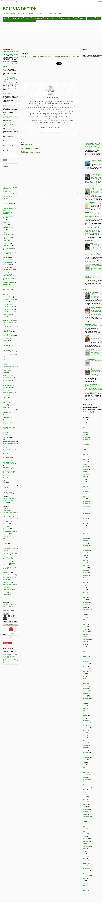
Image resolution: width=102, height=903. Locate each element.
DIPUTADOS (6, 294)
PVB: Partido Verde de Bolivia (10, 512)
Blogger (59, 899)
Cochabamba (91, 18)
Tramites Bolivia (89, 212)
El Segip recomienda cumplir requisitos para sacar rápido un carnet (10, 65)
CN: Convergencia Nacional (10, 248)
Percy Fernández (89, 349)
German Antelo (6, 375)
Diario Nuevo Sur (12, 660)
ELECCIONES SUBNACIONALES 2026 (9, 335)
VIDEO (4, 592)
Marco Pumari (6, 417)
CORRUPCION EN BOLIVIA (92, 292)
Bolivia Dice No (6, 227)
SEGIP (4, 541)
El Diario (14, 656)
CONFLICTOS (6, 264)
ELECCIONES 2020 (8, 311)
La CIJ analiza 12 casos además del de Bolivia (9, 92)
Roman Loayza (6, 526)
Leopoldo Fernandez (8, 400)
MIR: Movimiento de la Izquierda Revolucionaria (9, 440)
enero (84, 434)
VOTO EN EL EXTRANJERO (10, 597)
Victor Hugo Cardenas (8, 589)
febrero (85, 432)
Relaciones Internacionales (9, 519)
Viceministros (6, 587)
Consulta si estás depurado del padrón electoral (10, 123)
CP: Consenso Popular (8, 282)
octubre (85, 442)
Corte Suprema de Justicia (9, 278)
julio (84, 449)
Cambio (13, 659)
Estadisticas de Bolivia (91, 188)
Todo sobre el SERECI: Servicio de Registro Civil (9, 104)
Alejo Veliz (5, 198)
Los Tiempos (6, 657)
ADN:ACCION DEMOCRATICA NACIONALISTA (10, 188)
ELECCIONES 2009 (8, 304)
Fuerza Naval (6, 370)
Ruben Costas (6, 528)
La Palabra (14, 654)
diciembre (85, 437)
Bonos (4, 229)
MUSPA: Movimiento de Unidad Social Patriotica (9, 454)
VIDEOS (5, 594)
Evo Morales (27, 18)
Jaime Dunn (6, 382)
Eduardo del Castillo (8, 297)
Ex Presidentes (6, 348)
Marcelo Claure (7, 414)
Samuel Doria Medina (8, 531)
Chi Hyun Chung (7, 243)
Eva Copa (5, 343)
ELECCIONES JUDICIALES (10, 323)
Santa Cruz (82, 18)
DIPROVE (5, 292)
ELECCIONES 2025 (8, 316)
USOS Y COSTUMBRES (9, 584)
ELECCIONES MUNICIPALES (10, 326)
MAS (11, 21)
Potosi (57, 18)
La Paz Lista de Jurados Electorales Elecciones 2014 (10, 115)
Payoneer (85, 59)
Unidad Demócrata (90, 359)
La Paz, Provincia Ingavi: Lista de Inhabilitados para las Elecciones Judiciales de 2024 (10, 53)
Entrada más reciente (27, 193)
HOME (5, 18)
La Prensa (12, 653)
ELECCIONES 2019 (8, 309)
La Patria (9, 654)
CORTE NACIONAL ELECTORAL (8, 275)
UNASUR (5, 579)
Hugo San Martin (7, 380)
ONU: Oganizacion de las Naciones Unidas (9, 472)
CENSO (5, 241)
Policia (4, 496)
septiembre (86, 444)
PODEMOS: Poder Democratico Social (8, 493)
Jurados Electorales (37, 18)
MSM (4, 447)
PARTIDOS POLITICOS (9, 485)
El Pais (4, 656)
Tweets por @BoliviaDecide (90, 412)
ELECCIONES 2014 (8, 306)
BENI (4, 219)
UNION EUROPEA (7, 582)
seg (4, 538)
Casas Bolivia (88, 276)
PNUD (4, 490)
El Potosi (12, 657)
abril (84, 427)
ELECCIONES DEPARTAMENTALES (8, 319)
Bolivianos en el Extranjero (92, 253)
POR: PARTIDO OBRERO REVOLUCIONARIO (9, 499)
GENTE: (5, 372)
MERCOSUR (6, 435)
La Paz (5, 21)
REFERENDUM (7, 516)
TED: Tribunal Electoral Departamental (8, 558)
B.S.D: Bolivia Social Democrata (8, 216)
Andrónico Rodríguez (8, 203)
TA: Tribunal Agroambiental (9, 548)
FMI (4, 361)
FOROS (5, 364)
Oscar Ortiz (6, 477)
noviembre (85, 439)
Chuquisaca (69, 18)
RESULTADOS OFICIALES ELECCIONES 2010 (9, 605)
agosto (84, 419)
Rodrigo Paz (6, 523)
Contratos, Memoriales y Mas (92, 227)
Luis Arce (5, 407)
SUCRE (5, 546)
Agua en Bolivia (89, 243)
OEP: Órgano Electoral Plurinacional (8, 468)
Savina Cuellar (6, 536)
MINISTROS (6, 437)
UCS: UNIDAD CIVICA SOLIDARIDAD (8, 571)
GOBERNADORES (7, 377)
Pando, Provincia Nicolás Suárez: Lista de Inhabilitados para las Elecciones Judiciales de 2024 (10, 79)
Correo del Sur (6, 659)
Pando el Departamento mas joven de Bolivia (92, 385)
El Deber (9, 656)
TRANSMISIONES (7, 561)
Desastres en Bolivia (90, 159)
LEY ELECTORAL (7, 402)
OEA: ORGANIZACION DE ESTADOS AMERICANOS (9, 463)
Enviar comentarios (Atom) (54, 198)
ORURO (5, 475)
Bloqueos (5, 224)
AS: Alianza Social (7, 206)
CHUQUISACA (6, 245)
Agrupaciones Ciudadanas (9, 193)
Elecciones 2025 (18, 21)
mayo (84, 424)
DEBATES (5, 284)
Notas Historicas (7, 457)
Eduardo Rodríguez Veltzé (9, 299)
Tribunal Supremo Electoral (16, 18)
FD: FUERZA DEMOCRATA (10, 354)
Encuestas (5, 340)
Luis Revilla (88, 335)
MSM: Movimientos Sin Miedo (10, 449)
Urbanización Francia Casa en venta (93, 277)
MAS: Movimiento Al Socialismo (8, 422)
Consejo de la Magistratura (9, 269)
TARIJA (5, 551)
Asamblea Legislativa (8, 208)
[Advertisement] (50, 36)
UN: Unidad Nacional (8, 577)
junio (84, 422)
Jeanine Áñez (28, 144)
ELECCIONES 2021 (8, 314)
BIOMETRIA (6, 222)
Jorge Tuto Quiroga (8, 392)
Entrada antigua (75, 193)
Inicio (52, 193)
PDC (4, 487)
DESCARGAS (6, 289)
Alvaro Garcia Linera (8, 201)
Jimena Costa (6, 390)
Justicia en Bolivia (90, 324)
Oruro (76, 18)
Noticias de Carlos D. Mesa (92, 264)
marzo (84, 429)
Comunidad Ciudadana (8, 262)
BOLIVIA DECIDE (19, 8)
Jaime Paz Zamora (7, 385)
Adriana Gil (5, 191)
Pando (46, 18)
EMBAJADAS (6, 338)
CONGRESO (6, 267)
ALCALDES (6, 196)
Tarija (62, 18)
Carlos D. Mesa (7, 234)
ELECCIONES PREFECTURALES (7, 331)
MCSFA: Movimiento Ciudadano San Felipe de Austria (9, 427)
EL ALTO (5, 301)
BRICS (4, 232)
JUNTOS (5, 395)
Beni (52, 18)
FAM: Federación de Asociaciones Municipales (9, 351)
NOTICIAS (5, 460)
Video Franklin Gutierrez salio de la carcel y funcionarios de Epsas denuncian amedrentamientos (96, 247)
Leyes (4, 405)
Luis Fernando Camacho (9, 409)
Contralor (5, 272)
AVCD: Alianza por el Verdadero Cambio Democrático (8, 212)
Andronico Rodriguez (30, 21)
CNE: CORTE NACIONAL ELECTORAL (9, 252)
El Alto (98, 18)
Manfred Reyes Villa (8, 412)
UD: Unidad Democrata (9, 575)
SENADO (5, 543)
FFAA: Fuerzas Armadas (9, 356)
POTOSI (5, 502)
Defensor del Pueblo (8, 287)
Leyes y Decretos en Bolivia (92, 143)
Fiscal (4, 359)
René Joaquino (6, 521)
